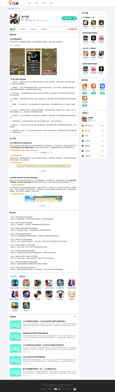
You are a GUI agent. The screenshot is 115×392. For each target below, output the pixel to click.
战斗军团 (25, 17)
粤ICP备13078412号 (48, 386)
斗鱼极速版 (85, 102)
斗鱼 (93, 89)
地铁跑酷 (90, 117)
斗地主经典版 (84, 89)
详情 (85, 93)
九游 (9, 8)
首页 (29, 3)
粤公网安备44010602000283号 (66, 389)
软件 (44, 3)
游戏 (36, 3)
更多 (75, 316)
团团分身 (102, 89)
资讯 (51, 3)
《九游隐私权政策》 (43, 389)
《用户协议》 (50, 389)
